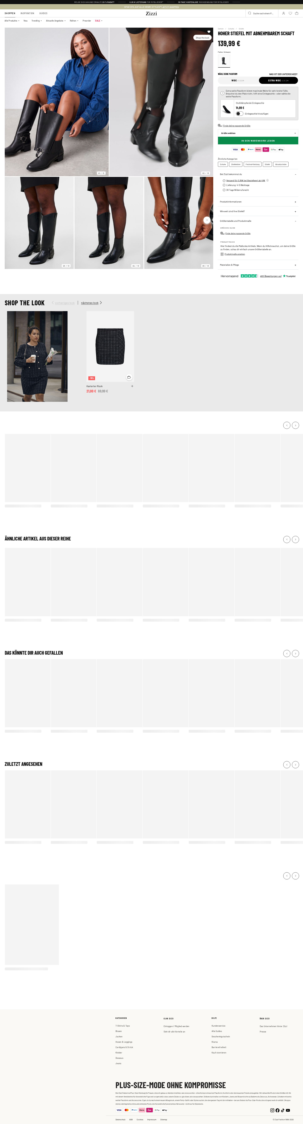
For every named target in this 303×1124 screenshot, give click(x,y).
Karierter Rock (94, 386)
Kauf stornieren (219, 1052)
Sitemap (163, 1119)
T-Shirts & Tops (123, 1025)
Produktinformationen (231, 201)
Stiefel (241, 28)
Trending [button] (36, 20)
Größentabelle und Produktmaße (235, 220)
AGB (131, 1119)
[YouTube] (288, 1110)
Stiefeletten (235, 164)
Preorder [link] (87, 20)
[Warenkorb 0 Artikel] (297, 13)
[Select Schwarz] (224, 61)
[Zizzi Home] (151, 13)
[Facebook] (277, 1110)
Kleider (119, 1052)
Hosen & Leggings (124, 1041)
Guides (43, 13)
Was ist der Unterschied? (283, 74)
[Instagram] (272, 1110)
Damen (221, 28)
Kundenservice (218, 1025)
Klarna (215, 1041)
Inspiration (27, 13)
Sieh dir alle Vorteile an (174, 1031)
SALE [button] (97, 20)
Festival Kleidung (252, 164)
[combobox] (262, 13)
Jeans (118, 1063)
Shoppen (10, 13)
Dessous (119, 1058)
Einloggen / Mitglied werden (176, 1026)
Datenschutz (120, 1119)
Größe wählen (228, 133)
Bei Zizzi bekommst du (231, 174)
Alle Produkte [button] (11, 20)
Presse (263, 1031)
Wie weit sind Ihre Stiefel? (232, 211)
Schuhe (231, 28)
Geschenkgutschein (221, 1036)
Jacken (119, 1036)
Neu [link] (25, 20)
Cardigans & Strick (124, 1047)
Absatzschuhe (280, 164)
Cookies (140, 1119)
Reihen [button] (73, 20)
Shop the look (202, 37)
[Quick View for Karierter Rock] (129, 377)
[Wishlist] (209, 32)
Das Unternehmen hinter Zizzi (273, 1026)
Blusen (119, 1031)
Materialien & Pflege (229, 264)
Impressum (151, 1119)
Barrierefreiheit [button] (219, 1047)
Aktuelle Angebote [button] (54, 20)
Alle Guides (217, 1031)
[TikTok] (283, 1110)
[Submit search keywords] (249, 13)
